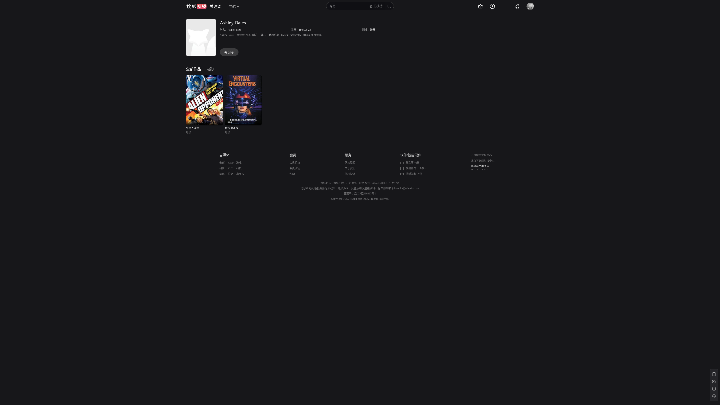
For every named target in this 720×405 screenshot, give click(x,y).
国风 (222, 173)
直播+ (422, 168)
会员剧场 (295, 168)
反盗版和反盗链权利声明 (365, 188)
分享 (231, 52)
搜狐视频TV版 (414, 173)
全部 (222, 162)
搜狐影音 (411, 168)
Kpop (231, 162)
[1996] (243, 77)
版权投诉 (350, 173)
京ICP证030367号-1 (365, 193)
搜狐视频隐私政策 (324, 188)
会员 (293, 155)
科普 (222, 168)
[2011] (204, 77)
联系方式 (364, 183)
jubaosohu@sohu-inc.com (405, 188)
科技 (239, 168)
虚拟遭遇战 (231, 128)
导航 (232, 6)
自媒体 (224, 155)
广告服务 (351, 183)
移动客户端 (412, 162)
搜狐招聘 (338, 183)
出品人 (240, 173)
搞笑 (230, 173)
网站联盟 (350, 162)
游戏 (239, 162)
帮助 (292, 173)
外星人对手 (192, 128)
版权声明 (343, 188)
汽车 (230, 168)
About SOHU (379, 183)
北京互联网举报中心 (482, 160)
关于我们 (350, 168)
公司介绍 (394, 183)
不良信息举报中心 (481, 155)
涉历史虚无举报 (480, 167)
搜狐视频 (196, 6)
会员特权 (295, 162)
